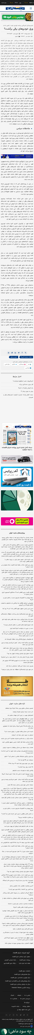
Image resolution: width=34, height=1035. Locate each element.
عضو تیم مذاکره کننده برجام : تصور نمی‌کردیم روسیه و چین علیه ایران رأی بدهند (17, 644)
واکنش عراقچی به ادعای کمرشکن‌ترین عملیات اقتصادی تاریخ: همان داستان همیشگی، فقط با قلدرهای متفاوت (17, 831)
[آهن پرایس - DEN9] (17, 477)
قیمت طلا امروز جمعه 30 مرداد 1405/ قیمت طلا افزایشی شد (17, 843)
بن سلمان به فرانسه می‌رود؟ (25, 817)
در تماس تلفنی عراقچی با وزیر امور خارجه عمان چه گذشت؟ (17, 814)
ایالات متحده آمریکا (26, 357)
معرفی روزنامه (26, 1006)
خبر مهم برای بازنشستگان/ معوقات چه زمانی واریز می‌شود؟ (17, 669)
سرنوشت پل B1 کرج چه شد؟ (25, 760)
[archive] (6, 1015)
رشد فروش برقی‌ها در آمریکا (25, 388)
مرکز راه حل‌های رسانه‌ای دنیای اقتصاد (20, 984)
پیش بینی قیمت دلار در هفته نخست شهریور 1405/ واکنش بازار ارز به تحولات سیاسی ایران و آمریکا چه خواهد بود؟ (17, 876)
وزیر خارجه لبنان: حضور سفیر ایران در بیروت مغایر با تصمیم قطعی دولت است (19, 560)
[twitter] (18, 352)
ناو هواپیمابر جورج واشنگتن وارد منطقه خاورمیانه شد (19, 639)
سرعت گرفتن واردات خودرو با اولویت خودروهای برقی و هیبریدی (18, 396)
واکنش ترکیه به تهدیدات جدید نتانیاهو (23, 770)
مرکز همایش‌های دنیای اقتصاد (22, 974)
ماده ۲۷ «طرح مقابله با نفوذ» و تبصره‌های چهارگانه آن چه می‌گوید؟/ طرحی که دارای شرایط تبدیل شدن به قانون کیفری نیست (17, 859)
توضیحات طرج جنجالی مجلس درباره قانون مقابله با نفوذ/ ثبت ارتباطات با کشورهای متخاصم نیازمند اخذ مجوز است (17, 924)
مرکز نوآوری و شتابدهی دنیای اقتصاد (20, 978)
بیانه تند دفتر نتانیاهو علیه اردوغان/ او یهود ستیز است (18, 826)
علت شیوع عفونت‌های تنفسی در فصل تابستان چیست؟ (18, 625)
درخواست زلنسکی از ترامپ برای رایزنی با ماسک (20, 904)
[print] (8, 352)
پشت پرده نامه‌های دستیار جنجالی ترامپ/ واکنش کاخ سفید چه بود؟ (17, 798)
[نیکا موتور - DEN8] (17, 459)
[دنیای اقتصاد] (15, 8)
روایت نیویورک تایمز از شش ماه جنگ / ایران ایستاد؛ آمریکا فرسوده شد (17, 775)
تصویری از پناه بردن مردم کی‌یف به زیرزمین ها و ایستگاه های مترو (18, 881)
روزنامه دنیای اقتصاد (24, 960)
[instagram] (27, 1015)
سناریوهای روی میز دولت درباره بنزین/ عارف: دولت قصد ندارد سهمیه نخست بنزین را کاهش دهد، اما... (18, 649)
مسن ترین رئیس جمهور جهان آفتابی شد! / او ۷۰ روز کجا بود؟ (18, 609)
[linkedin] (15, 352)
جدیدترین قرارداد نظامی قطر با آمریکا (23, 907)
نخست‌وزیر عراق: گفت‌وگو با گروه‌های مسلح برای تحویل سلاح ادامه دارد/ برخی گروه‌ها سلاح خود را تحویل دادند (18, 822)
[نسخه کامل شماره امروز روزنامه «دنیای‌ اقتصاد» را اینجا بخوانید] (17, 434)
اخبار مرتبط (17, 376)
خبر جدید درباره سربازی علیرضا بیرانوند (23, 712)
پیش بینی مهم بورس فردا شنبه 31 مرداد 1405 (20, 763)
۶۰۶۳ (25, 34)
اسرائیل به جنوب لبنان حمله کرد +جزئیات (22, 735)
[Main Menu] (31, 8)
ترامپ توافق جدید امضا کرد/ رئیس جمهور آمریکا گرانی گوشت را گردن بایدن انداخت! (18, 939)
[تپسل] (2, 155)
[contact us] (10, 1015)
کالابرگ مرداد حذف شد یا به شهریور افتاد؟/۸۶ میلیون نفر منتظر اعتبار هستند (18, 661)
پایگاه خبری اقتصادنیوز (10, 963)
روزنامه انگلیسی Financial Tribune (21, 988)
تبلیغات (19, 995)
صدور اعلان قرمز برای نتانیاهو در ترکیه (23, 929)
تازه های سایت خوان (17, 703)
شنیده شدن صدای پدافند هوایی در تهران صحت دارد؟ (18, 732)
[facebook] (22, 352)
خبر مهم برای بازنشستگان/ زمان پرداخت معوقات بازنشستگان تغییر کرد (17, 615)
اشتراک (12, 995)
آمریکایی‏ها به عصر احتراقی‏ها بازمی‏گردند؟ (23, 381)
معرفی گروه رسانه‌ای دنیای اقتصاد (21, 957)
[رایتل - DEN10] (17, 521)
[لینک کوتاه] (25, 352)
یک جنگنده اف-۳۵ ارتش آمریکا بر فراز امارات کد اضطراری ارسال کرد (18, 727)
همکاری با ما (13, 999)
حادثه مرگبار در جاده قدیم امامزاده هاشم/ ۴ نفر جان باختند (17, 739)
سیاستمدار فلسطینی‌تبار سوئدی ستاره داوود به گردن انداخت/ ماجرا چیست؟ (17, 752)
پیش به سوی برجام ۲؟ (27, 391)
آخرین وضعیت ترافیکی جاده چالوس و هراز (21, 886)
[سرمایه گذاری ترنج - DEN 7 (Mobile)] (17, 17)
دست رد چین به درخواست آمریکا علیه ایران (21, 628)
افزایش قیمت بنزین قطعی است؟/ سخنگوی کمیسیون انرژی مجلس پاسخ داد (17, 593)
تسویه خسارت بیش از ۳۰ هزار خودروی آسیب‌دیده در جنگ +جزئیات (17, 852)
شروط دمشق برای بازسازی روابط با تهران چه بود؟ (20, 654)
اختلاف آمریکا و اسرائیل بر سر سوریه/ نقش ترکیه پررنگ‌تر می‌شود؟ (18, 894)
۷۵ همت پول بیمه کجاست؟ (25, 767)
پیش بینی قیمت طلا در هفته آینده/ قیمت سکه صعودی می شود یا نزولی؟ (17, 566)
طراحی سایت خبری (26, 1026)
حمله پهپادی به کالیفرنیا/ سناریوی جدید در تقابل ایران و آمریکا (18, 599)
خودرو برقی (13, 357)
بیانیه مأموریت (15, 1006)
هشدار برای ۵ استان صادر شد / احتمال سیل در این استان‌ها (17, 657)
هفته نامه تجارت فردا (24, 963)
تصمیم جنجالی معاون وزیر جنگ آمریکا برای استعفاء (19, 708)
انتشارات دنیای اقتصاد (24, 971)
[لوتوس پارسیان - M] (17, 1031)
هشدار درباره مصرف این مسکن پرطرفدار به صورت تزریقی (18, 748)
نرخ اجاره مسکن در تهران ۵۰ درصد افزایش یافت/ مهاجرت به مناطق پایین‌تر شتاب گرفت (17, 912)
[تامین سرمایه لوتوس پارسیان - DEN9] (17, 500)
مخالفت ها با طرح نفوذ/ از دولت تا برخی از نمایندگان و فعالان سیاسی (18, 933)
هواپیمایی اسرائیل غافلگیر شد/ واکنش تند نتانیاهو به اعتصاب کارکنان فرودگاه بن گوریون (17, 604)
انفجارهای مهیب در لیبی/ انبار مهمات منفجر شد (20, 715)
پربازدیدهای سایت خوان (17, 533)
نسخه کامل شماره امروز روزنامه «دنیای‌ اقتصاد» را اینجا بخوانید (17, 449)
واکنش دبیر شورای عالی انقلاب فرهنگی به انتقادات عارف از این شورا (17, 899)
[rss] (17, 1015)
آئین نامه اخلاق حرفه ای (23, 1010)
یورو (15, 3)
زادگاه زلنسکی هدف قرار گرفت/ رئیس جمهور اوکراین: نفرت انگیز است (17, 743)
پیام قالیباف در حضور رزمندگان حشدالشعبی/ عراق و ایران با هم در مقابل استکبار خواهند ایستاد (17, 804)
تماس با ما (27, 995)
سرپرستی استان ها (25, 999)
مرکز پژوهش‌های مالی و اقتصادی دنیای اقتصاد (17, 981)
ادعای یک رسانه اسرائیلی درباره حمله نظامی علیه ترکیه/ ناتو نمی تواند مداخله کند (17, 620)
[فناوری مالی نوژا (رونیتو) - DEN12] (17, 686)
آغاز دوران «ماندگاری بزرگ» (26, 385)
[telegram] (11, 352)
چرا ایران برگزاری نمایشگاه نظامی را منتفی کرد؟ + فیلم (18, 756)
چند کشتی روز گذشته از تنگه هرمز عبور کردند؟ (21, 889)
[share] (13, 1015)
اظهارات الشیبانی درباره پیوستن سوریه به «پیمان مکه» (19, 943)
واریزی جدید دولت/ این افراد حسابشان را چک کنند (19, 666)
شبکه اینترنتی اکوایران (10, 960)
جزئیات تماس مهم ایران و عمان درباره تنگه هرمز (20, 785)
